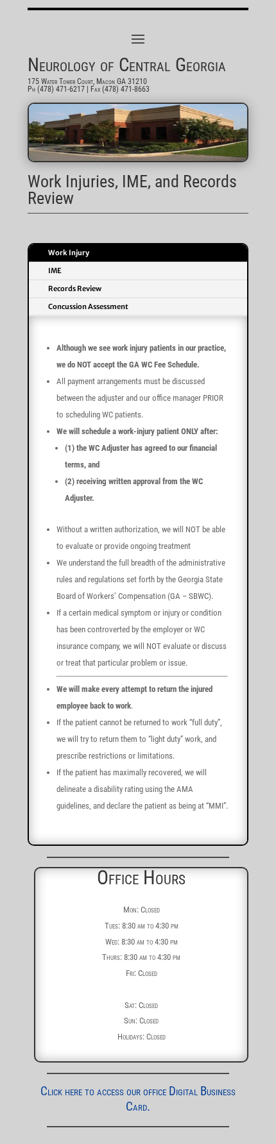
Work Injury (68, 252)
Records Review (74, 288)
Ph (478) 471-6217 (56, 89)
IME (55, 270)
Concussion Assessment (88, 306)
